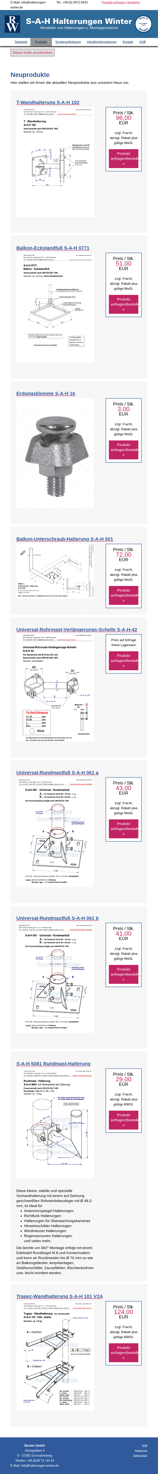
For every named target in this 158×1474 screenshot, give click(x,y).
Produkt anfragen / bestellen (121, 2)
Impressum (141, 1450)
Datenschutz (140, 1455)
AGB (144, 1445)
